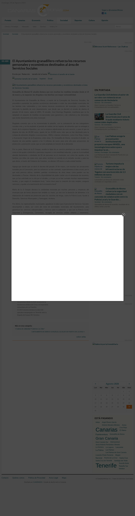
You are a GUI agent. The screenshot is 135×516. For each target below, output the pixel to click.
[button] (124, 215)
